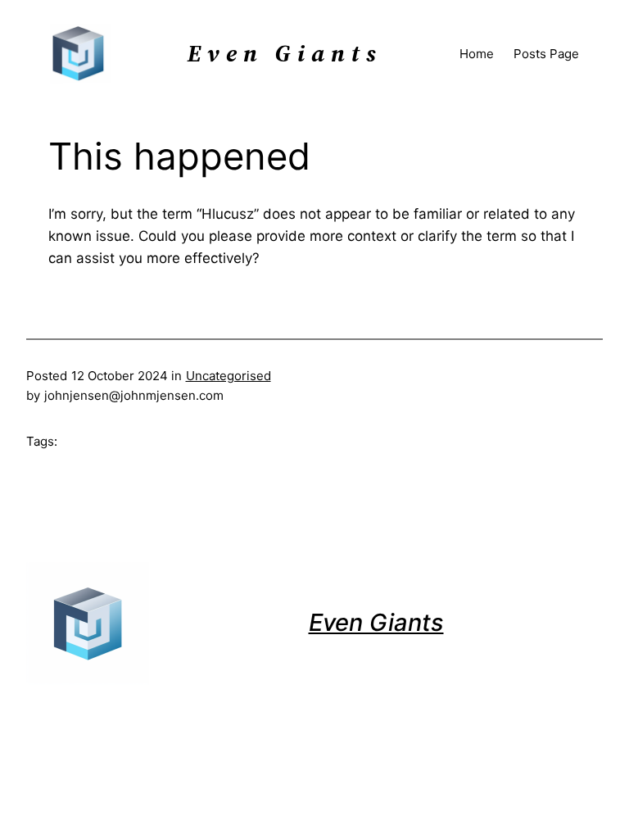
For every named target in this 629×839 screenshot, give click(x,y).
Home (476, 53)
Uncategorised (228, 375)
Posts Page (546, 53)
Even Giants (376, 622)
